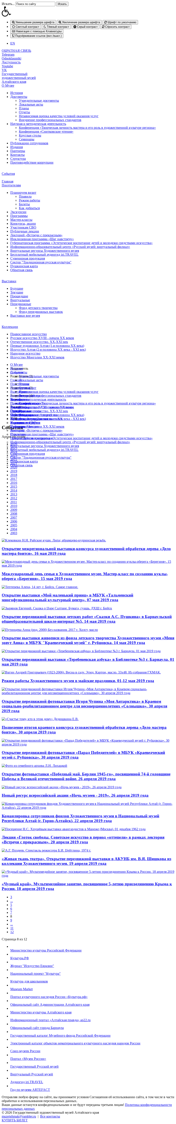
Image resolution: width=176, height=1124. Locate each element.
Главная (7, 181)
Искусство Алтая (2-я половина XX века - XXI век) (48, 349)
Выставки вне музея (25, 315)
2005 (13, 525)
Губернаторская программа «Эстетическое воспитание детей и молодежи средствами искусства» (81, 243)
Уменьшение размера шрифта (34, 22)
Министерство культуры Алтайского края (40, 1012)
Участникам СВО (23, 227)
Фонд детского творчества (38, 308)
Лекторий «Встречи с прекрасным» (36, 235)
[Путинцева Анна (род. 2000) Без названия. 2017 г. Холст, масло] (50, 630)
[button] (88, 11)
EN (12, 43)
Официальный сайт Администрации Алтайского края (50, 1004)
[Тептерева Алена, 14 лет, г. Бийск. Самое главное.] (40, 587)
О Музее (8, 85)
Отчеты (24, 112)
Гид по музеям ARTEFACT (30, 1090)
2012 (13, 498)
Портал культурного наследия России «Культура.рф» (49, 997)
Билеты (24, 204)
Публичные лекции (24, 231)
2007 (13, 517)
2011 (13, 502)
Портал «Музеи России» (28, 1059)
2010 (13, 506)
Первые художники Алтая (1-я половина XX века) (47, 346)
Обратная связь (21, 270)
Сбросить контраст (117, 26)
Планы (24, 108)
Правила (25, 196)
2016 (13, 482)
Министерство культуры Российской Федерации (46, 950)
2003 (13, 533)
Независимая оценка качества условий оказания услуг (59, 116)
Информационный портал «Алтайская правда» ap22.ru (50, 1020)
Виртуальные (20, 300)
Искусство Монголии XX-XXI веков (37, 357)
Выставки (9, 281)
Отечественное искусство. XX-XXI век (39, 342)
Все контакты (50, 1116)
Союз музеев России (25, 1051)
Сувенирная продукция (27, 258)
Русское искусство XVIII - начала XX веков (42, 338)
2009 (13, 510)
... (11, 901)
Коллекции (10, 327)
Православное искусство (28, 334)
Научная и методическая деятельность (38, 124)
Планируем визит (23, 192)
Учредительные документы (39, 100)
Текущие (16, 292)
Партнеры (17, 151)
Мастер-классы (21, 219)
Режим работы (29, 200)
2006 (13, 521)
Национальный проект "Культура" (35, 973)
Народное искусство (25, 353)
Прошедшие (19, 296)
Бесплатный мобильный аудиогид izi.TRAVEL (44, 254)
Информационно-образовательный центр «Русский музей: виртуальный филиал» (70, 247)
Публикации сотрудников (29, 143)
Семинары (26, 139)
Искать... (8, 4)
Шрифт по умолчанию (121, 22)
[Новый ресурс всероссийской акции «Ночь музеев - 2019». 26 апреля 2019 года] (61, 787)
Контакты (17, 155)
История (16, 93)
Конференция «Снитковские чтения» (46, 131)
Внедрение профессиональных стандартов (50, 120)
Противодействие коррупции (31, 162)
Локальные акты (31, 104)
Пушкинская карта (24, 266)
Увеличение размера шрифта (80, 22)
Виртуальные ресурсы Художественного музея (44, 250)
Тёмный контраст (57, 26)
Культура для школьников (29, 981)
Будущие (16, 288)
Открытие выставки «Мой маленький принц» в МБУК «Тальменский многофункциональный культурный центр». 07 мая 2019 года (67, 597)
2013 (13, 494)
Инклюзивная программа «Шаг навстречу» (42, 239)
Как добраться (29, 208)
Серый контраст (87, 26)
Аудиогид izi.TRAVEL (26, 1082)
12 (12, 932)
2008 (13, 513)
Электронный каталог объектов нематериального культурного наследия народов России (75, 1043)
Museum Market (21, 989)
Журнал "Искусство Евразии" (32, 966)
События (8, 173)
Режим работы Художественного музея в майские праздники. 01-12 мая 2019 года (78, 680)
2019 (13, 471)
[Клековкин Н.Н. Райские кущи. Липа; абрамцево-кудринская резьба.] (54, 540)
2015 (13, 486)
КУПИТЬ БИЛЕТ (15, 1120)
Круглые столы (30, 135)
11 (12, 928)
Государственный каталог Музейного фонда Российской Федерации (60, 1035)
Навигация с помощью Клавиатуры (38, 31)
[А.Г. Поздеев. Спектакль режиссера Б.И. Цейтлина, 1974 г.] (46, 850)
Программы (19, 216)
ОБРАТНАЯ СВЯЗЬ (16, 50)
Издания (16, 147)
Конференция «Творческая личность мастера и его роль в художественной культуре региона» (87, 127)
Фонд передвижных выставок (41, 312)
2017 (13, 479)
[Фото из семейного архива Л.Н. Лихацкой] (34, 765)
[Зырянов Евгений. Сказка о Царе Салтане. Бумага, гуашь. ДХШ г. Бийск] (57, 608)
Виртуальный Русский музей (31, 1074)
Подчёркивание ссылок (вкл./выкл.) (38, 35)
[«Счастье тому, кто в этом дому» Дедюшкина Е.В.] (40, 719)
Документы (18, 96)
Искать (62, 4)
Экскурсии (18, 212)
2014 (13, 490)
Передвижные (20, 304)
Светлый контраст (27, 26)
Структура (18, 158)
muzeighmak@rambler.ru (19, 1116)
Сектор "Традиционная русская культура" (40, 262)
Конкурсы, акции (23, 223)
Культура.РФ (19, 958)
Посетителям (11, 185)
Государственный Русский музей (34, 1066)
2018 (13, 475)
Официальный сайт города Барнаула (37, 1028)
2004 (13, 529)
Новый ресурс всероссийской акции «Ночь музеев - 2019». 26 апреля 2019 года (75, 795)
